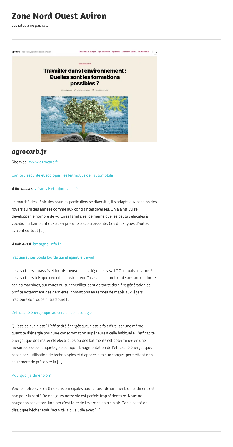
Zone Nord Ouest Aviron (59, 15)
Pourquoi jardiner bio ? (31, 375)
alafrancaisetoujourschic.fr (55, 188)
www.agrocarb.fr (43, 162)
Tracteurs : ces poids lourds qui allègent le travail (53, 257)
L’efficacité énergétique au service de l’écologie (52, 312)
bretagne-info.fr (47, 244)
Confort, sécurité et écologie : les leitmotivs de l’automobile (62, 175)
